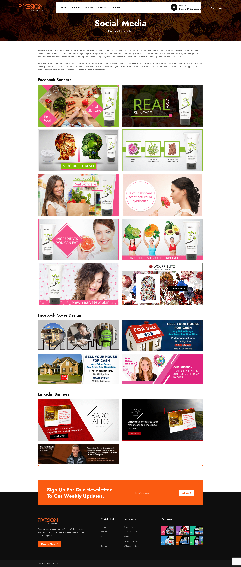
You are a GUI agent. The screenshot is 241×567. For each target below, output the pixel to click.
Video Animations (131, 546)
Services (88, 7)
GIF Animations (130, 541)
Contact (117, 7)
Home (63, 7)
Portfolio (102, 7)
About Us (75, 7)
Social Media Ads (131, 536)
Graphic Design (130, 527)
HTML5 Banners (130, 532)
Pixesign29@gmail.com (190, 9)
